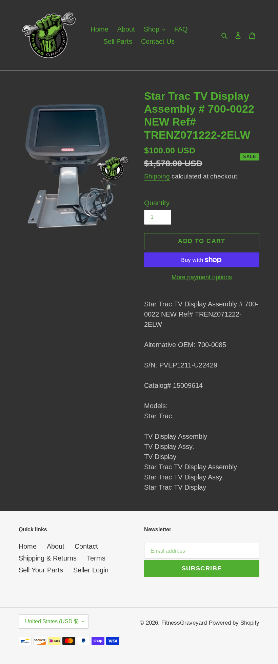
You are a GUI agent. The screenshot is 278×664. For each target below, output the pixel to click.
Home (28, 546)
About (55, 546)
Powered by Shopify (234, 623)
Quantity (157, 203)
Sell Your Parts (41, 570)
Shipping (157, 176)
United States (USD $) (52, 621)
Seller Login (90, 570)
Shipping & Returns (48, 558)
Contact (86, 546)
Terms (96, 558)
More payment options (202, 277)
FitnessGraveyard (184, 623)
